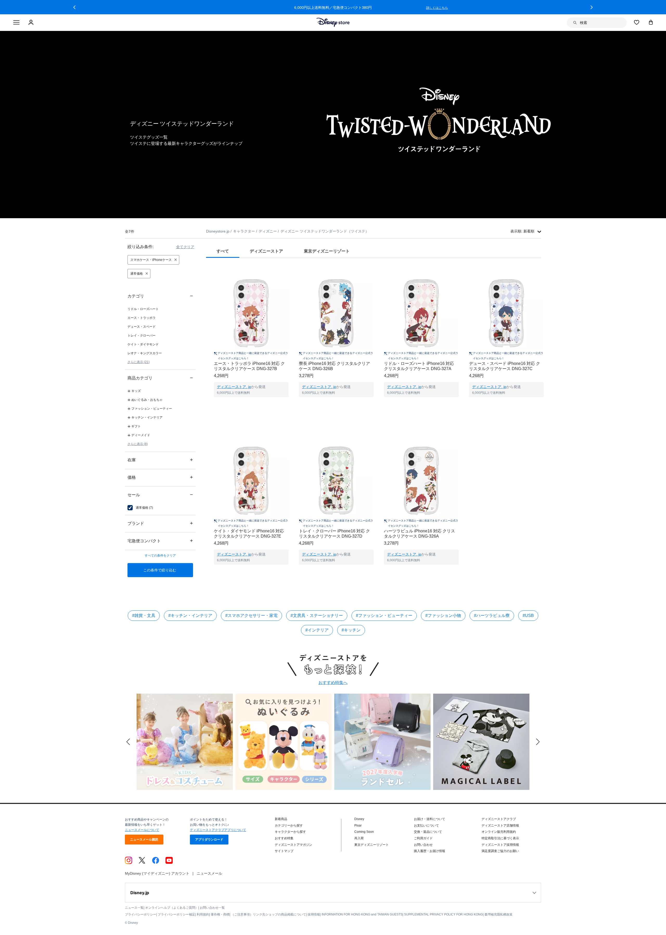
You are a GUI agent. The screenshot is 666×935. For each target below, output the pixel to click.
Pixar (358, 825)
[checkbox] (140, 508)
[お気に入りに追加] (288, 271)
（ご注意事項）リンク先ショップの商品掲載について (268, 914)
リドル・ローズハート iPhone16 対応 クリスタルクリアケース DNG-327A (419, 366)
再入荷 (359, 838)
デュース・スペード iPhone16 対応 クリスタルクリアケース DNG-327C (504, 366)
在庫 (160, 459)
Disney (359, 819)
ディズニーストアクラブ (499, 819)
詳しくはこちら (437, 8)
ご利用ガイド (423, 838)
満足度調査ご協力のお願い (500, 851)
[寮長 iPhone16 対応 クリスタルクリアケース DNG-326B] (336, 313)
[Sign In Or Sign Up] (32, 22)
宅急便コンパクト (160, 540)
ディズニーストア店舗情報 (500, 825)
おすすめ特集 (284, 838)
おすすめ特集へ (333, 682)
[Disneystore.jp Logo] (333, 22)
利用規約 (203, 914)
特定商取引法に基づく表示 (500, 838)
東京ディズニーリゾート (371, 845)
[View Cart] (651, 22)
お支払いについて (426, 825)
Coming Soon (364, 832)
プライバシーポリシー (140, 914)
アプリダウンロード (209, 839)
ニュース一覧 (134, 908)
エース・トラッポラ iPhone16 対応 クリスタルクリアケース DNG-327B (249, 366)
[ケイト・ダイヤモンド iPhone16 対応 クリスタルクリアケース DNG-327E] (251, 480)
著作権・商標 (220, 914)
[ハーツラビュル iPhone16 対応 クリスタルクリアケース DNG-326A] (421, 480)
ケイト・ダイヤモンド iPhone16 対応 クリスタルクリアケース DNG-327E (249, 533)
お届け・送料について (429, 819)
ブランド (160, 523)
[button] (74, 7)
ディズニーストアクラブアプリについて (218, 830)
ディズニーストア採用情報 (500, 845)
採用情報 (314, 914)
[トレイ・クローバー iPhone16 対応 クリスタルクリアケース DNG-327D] (336, 480)
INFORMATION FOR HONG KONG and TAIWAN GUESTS (362, 914)
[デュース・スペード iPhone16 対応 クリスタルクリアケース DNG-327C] (506, 313)
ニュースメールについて (142, 830)
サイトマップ (284, 851)
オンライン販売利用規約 (499, 832)
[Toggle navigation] (16, 22)
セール (160, 494)
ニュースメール (209, 873)
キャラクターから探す (290, 832)
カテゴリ (160, 296)
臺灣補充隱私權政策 (498, 914)
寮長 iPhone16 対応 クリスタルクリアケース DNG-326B (334, 366)
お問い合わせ (423, 845)
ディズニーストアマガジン (293, 845)
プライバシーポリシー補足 (176, 914)
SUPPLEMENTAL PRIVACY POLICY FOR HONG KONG (443, 914)
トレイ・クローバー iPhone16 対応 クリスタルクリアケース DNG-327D (334, 533)
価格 (160, 477)
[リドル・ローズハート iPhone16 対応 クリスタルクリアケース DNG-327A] (421, 313)
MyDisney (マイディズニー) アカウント (157, 873)
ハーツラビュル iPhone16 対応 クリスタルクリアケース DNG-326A (419, 533)
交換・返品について (428, 832)
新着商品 (281, 819)
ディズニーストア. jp (234, 387)
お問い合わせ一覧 (212, 908)
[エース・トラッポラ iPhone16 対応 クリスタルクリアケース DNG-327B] (251, 313)
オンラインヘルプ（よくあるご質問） (171, 908)
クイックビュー (251, 404)
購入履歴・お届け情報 (429, 851)
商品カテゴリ (160, 378)
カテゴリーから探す (289, 825)
